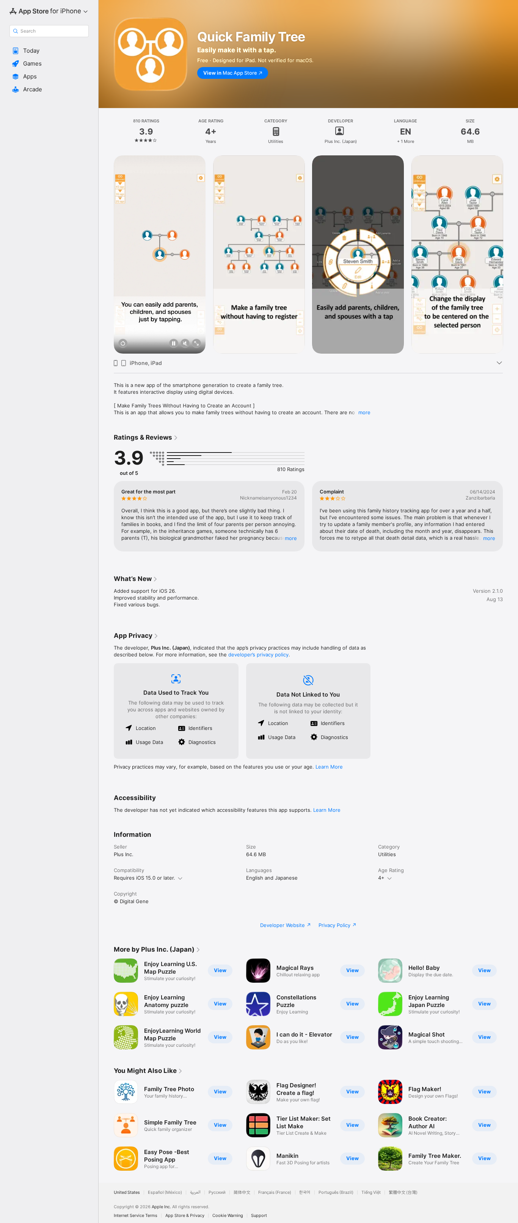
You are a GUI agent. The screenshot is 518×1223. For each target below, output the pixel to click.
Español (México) (165, 1192)
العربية (195, 1192)
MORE (291, 538)
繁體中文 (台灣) (403, 1192)
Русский (217, 1192)
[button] (49, 50)
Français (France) (274, 1192)
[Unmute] (185, 344)
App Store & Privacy (184, 1216)
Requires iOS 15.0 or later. (144, 878)
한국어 (305, 1192)
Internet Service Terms (135, 1216)
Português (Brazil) (336, 1192)
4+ (381, 878)
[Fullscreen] (196, 344)
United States (127, 1192)
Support (259, 1216)
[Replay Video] (122, 344)
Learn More (329, 767)
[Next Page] (510, 254)
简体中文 (242, 1192)
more (364, 412)
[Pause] (173, 344)
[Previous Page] (106, 254)
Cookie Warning (227, 1216)
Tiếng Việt (371, 1192)
